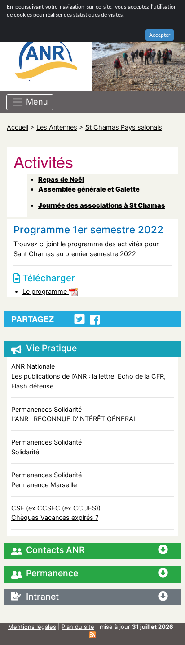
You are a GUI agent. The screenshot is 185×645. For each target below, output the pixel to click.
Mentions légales (32, 626)
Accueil (17, 127)
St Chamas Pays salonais (123, 127)
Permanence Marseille (44, 484)
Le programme (45, 291)
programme (86, 244)
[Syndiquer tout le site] (92, 634)
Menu (36, 101)
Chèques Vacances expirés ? (54, 517)
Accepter (159, 35)
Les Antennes (56, 127)
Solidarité (25, 452)
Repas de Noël (61, 179)
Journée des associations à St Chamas (101, 205)
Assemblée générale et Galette (89, 189)
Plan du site (78, 626)
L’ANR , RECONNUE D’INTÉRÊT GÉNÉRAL (74, 419)
